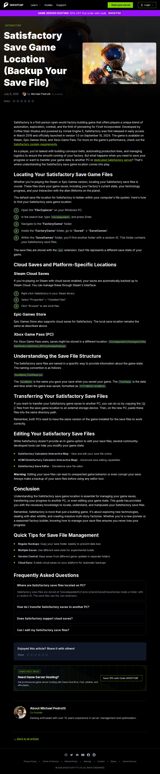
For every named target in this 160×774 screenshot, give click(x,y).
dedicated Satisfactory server (113, 160)
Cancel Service (129, 761)
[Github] (66, 754)
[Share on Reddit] (25, 101)
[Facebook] (88, 754)
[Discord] (77, 754)
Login (147, 5)
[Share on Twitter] (14, 101)
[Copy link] (33, 101)
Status (113, 761)
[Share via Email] (29, 101)
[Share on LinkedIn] (21, 101)
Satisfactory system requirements (35, 144)
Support (61, 5)
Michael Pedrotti (40, 93)
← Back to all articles (26, 738)
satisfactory (13, 25)
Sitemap (87, 761)
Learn (34, 5)
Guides (48, 5)
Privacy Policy (30, 761)
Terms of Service (51, 761)
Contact (101, 761)
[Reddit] (94, 754)
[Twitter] (71, 754)
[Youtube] (82, 754)
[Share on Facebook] (18, 101)
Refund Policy (71, 761)
